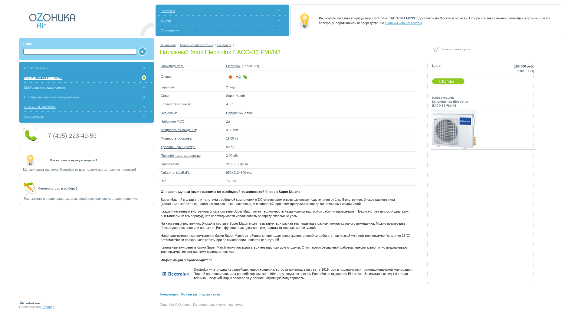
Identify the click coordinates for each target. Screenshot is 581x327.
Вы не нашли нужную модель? (73, 160)
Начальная (168, 45)
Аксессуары (33, 116)
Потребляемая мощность (180, 155)
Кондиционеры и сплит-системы (218, 304)
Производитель (172, 66)
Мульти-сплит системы (196, 45)
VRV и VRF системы (40, 107)
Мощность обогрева (176, 138)
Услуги (166, 20)
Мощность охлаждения (178, 130)
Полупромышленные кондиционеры (52, 97)
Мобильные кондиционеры (44, 87)
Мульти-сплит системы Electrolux (48, 169)
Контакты (168, 11)
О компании (170, 30)
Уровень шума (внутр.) (178, 147)
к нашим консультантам (403, 23)
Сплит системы (36, 68)
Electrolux (224, 45)
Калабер (48, 307)
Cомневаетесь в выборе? (57, 188)
